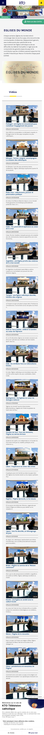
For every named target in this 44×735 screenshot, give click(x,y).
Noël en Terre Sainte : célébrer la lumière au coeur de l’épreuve (21, 330)
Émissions (4, 17)
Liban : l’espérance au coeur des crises (20, 466)
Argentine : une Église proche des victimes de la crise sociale (22, 262)
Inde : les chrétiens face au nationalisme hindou (21, 365)
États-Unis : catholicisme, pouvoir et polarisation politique (19, 193)
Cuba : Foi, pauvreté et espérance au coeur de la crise (22, 228)
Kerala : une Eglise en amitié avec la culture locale (19, 601)
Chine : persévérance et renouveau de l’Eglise (20, 667)
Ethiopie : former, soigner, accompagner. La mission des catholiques (21, 159)
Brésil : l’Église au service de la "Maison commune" (21, 566)
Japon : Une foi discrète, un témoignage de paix (21, 532)
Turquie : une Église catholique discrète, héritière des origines (21, 296)
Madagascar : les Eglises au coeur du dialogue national (20, 399)
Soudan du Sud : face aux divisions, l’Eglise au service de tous (19, 433)
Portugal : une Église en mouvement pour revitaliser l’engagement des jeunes (21, 125)
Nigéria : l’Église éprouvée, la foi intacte (21, 499)
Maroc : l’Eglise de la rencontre (17, 634)
